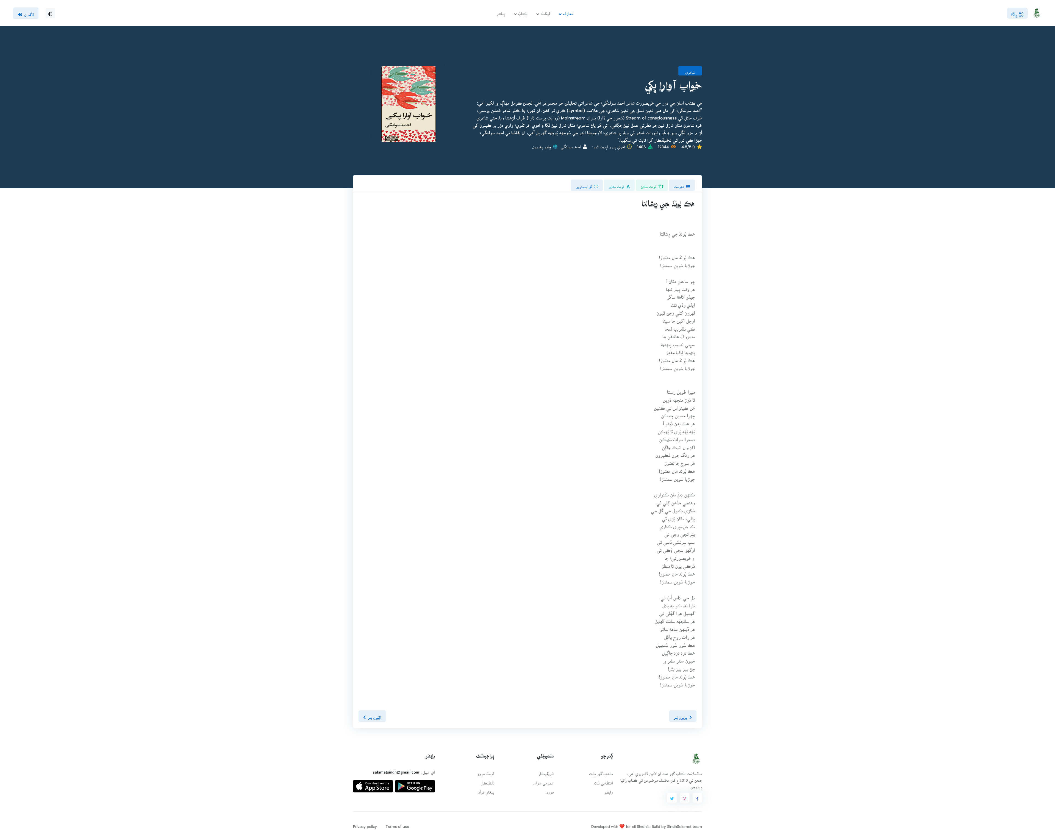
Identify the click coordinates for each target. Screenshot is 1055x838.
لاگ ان (29, 13)
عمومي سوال (543, 781)
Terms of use (397, 824)
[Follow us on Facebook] (697, 798)
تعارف (568, 12)
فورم (549, 790)
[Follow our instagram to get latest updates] (684, 798)
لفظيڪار (487, 781)
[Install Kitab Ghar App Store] (373, 784)
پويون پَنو (680, 716)
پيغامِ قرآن (486, 790)
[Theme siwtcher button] (50, 13)
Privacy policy (365, 824)
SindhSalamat (679, 824)
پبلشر (500, 12)
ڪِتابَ (523, 12)
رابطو (608, 790)
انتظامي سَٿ (603, 781)
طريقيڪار (546, 772)
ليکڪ (545, 12)
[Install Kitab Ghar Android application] (415, 784)
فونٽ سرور (485, 772)
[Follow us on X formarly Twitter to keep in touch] (671, 798)
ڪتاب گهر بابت (601, 772)
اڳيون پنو (374, 716)
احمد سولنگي (571, 145)
